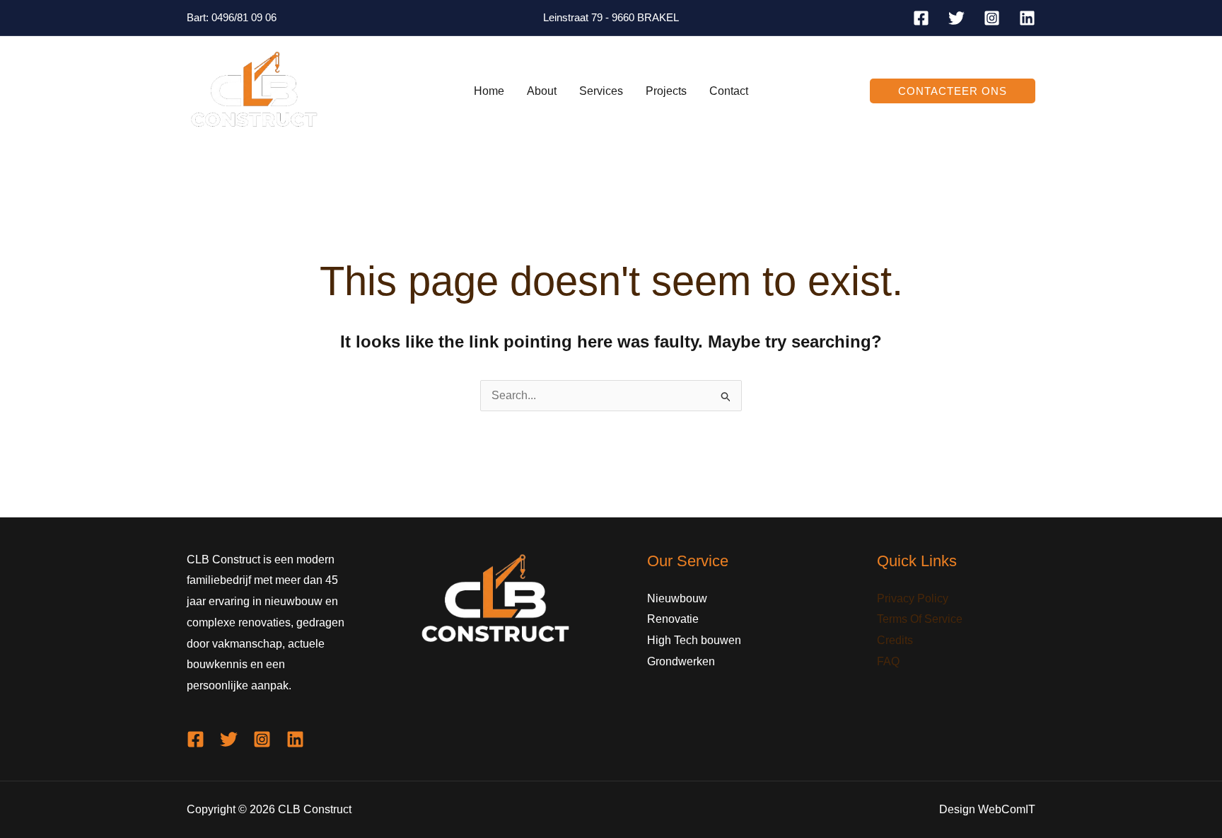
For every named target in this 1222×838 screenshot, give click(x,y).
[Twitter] (956, 18)
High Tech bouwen (694, 640)
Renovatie (673, 619)
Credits (895, 640)
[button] (952, 91)
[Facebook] (921, 18)
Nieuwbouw (677, 598)
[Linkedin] (1027, 18)
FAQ (888, 661)
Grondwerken (681, 661)
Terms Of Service (919, 619)
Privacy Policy (912, 598)
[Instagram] (992, 18)
